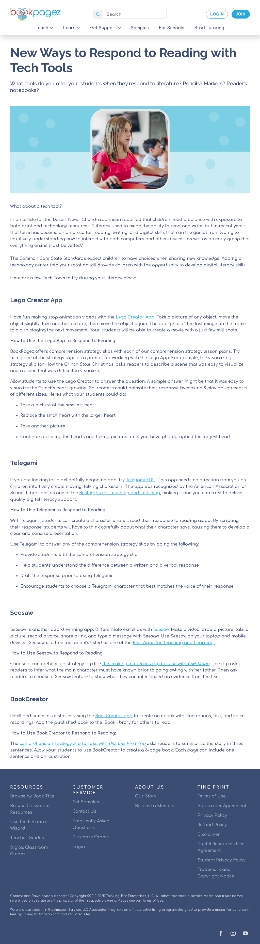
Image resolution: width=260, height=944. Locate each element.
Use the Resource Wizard (29, 825)
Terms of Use (212, 796)
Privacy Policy (212, 815)
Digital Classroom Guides (29, 850)
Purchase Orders (91, 837)
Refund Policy (212, 825)
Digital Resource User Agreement (221, 847)
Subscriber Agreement (222, 806)
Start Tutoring (209, 28)
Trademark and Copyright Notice (216, 872)
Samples (140, 28)
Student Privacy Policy (222, 860)
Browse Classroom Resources (29, 809)
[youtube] (245, 933)
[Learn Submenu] (80, 28)
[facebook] (220, 933)
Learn (69, 28)
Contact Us (84, 811)
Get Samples (86, 802)
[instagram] (233, 933)
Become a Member (155, 806)
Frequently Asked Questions (91, 824)
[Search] (98, 14)
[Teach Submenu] (53, 28)
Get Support (103, 28)
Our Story (145, 796)
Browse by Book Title (32, 796)
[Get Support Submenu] (121, 28)
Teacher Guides (27, 838)
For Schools (171, 28)
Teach (42, 28)
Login (79, 846)
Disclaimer (209, 834)
